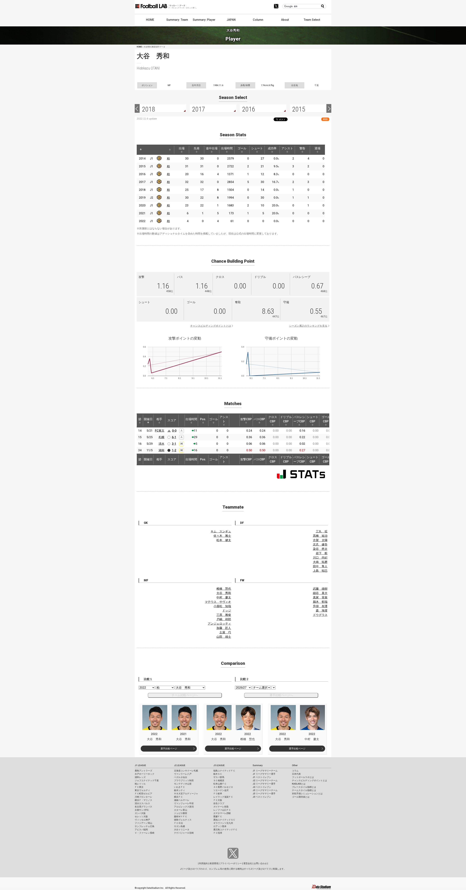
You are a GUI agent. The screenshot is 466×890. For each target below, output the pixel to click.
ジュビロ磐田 (180, 813)
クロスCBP (272, 419)
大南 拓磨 (320, 562)
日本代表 (296, 774)
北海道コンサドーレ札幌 (186, 770)
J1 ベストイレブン (262, 777)
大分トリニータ (181, 829)
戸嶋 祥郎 (223, 619)
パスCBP (259, 419)
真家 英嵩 (320, 597)
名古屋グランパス (143, 806)
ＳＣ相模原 (218, 780)
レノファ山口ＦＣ (222, 810)
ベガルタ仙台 (180, 777)
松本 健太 (223, 540)
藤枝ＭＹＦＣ (180, 816)
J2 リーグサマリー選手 (264, 784)
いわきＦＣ (179, 787)
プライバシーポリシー (231, 863)
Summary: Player (204, 19)
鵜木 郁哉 (320, 602)
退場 (317, 148)
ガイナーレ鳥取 (221, 806)
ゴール (242, 148)
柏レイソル (140, 784)
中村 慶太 (223, 597)
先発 (197, 148)
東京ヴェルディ (142, 790)
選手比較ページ (169, 748)
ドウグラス (320, 615)
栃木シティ (179, 790)
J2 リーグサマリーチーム (265, 780)
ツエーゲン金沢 (221, 790)
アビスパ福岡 (141, 829)
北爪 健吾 (320, 544)
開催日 (148, 419)
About (285, 19)
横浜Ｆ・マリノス (143, 800)
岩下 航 (321, 553)
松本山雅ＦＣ (219, 784)
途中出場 (212, 148)
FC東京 (159, 430)
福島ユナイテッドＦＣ (224, 770)
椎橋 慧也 (223, 588)
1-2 (174, 450)
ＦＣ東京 (139, 787)
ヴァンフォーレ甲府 (184, 803)
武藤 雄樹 (320, 588)
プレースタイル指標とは (304, 787)
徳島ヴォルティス (182, 820)
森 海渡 (321, 610)
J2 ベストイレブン (262, 787)
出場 (182, 148)
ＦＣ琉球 (217, 833)
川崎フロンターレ (143, 797)
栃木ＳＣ (217, 774)
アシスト (287, 148)
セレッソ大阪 (141, 816)
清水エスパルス (142, 803)
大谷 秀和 (223, 593)
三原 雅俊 (223, 615)
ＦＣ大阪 (217, 800)
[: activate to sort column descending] (141, 149)
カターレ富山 (180, 810)
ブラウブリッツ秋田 (184, 780)
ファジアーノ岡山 (143, 823)
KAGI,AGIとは (298, 784)
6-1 (174, 437)
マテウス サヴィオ (218, 602)
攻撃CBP (246, 419)
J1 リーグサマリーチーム (265, 770)
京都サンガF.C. (142, 810)
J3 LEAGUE (219, 765)
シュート (257, 148)
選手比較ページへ (281, 695)
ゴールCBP (325, 419)
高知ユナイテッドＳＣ (224, 820)
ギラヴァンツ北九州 (223, 823)
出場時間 (227, 148)
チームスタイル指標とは (304, 790)
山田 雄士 (223, 636)
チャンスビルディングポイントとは (210, 325)
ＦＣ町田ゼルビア (143, 793)
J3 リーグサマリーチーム (265, 790)
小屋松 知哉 (222, 606)
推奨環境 (214, 863)
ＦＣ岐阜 (217, 793)
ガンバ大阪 (140, 813)
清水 (161, 443)
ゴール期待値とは (300, 797)
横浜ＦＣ (178, 797)
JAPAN (231, 19)
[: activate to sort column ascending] (148, 149)
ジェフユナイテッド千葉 (147, 780)
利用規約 (203, 863)
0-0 (174, 430)
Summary (257, 765)
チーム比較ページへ (185, 695)
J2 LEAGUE (179, 765)
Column (258, 19)
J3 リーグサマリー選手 (264, 793)
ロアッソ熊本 (219, 826)
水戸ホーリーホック (144, 774)
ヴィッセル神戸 (142, 820)
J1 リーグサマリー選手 (264, 774)
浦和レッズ (140, 777)
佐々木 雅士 (222, 535)
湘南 (161, 450)
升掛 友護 (320, 606)
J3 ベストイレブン (262, 797)
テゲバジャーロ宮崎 (184, 833)
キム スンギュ (221, 531)
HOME (150, 19)
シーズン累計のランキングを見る (308, 325)
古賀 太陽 (320, 540)
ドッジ (226, 610)
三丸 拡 (321, 531)
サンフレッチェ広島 (144, 826)
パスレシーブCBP (299, 419)
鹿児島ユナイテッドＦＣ (225, 829)
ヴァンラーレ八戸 (182, 774)
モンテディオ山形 (182, 784)
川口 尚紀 (320, 557)
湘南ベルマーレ (181, 800)
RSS (325, 119)
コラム (295, 770)
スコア (171, 420)
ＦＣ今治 (178, 823)
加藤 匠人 (223, 628)
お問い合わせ (260, 863)
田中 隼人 (320, 566)
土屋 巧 (225, 632)
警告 (302, 148)
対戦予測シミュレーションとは (307, 793)
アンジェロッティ (219, 623)
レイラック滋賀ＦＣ (223, 797)
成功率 (272, 148)
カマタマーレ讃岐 (222, 813)
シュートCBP (312, 419)
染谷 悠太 (320, 549)
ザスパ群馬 (218, 777)
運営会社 (247, 863)
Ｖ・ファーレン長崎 (144, 833)
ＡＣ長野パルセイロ (223, 787)
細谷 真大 (320, 593)
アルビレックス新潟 (184, 806)
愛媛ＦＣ (217, 816)
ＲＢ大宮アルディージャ (186, 793)
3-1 (174, 443)
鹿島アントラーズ (143, 770)
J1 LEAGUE (140, 765)
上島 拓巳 (320, 570)
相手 (159, 419)
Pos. (203, 419)
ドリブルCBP (286, 419)
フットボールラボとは (303, 777)
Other (295, 765)
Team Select (312, 19)
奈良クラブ (218, 803)
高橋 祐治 (320, 535)
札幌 (161, 437)
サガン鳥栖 (179, 826)
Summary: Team (177, 19)
